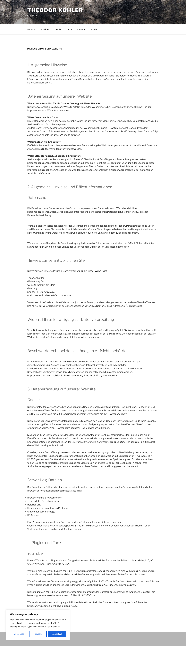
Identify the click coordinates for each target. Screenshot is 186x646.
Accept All (57, 634)
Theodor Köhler (55, 10)
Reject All (38, 634)
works (30, 29)
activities (44, 29)
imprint (94, 29)
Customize (19, 634)
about (69, 29)
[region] (38, 625)
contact (81, 29)
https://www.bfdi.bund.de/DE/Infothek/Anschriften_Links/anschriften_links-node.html (73, 375)
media (58, 29)
